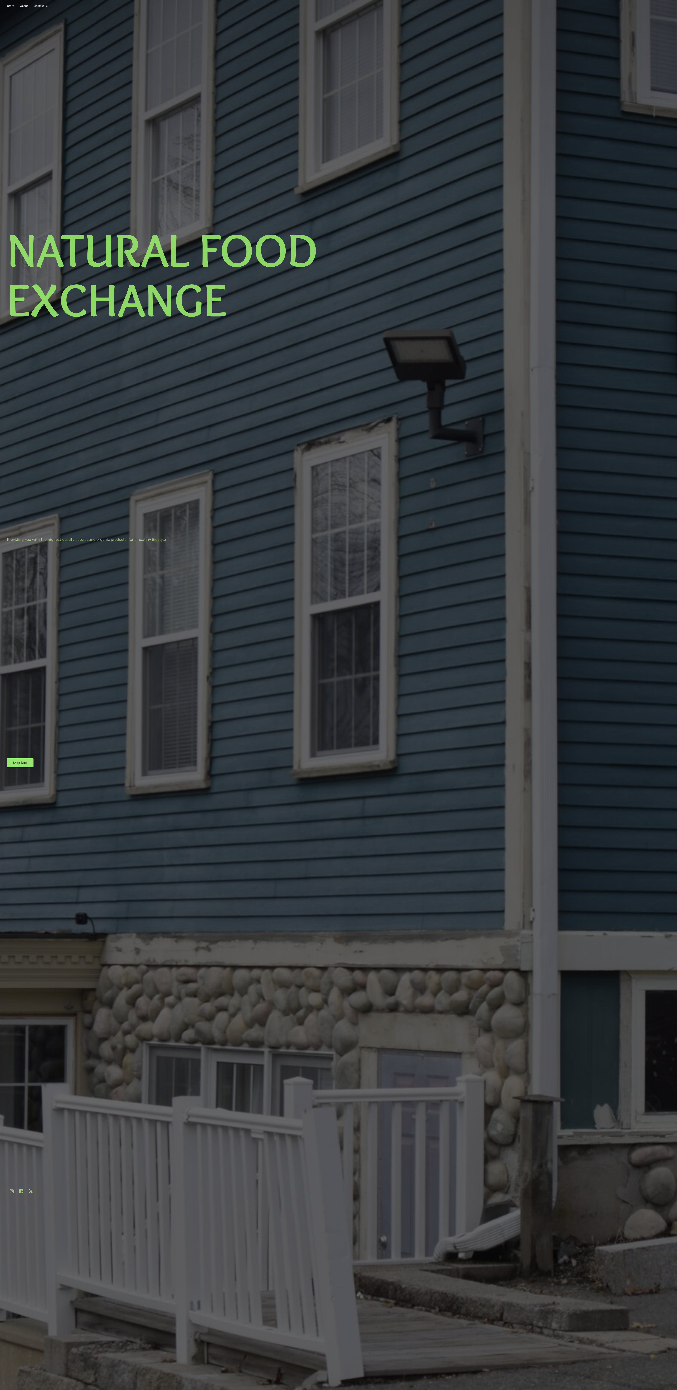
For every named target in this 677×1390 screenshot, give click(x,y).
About (24, 6)
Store (10, 6)
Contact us (41, 6)
